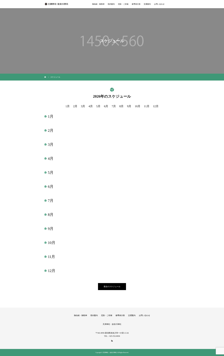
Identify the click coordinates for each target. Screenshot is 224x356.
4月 (91, 106)
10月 (137, 106)
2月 (75, 106)
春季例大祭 (136, 4)
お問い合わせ (159, 4)
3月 (83, 106)
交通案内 (147, 4)
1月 (67, 106)
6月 (106, 106)
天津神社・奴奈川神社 (112, 324)
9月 (129, 106)
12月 (156, 106)
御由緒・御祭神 (98, 4)
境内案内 (111, 4)
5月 (98, 106)
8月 (121, 106)
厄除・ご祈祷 (123, 4)
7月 (114, 106)
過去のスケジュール (112, 287)
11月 (146, 106)
